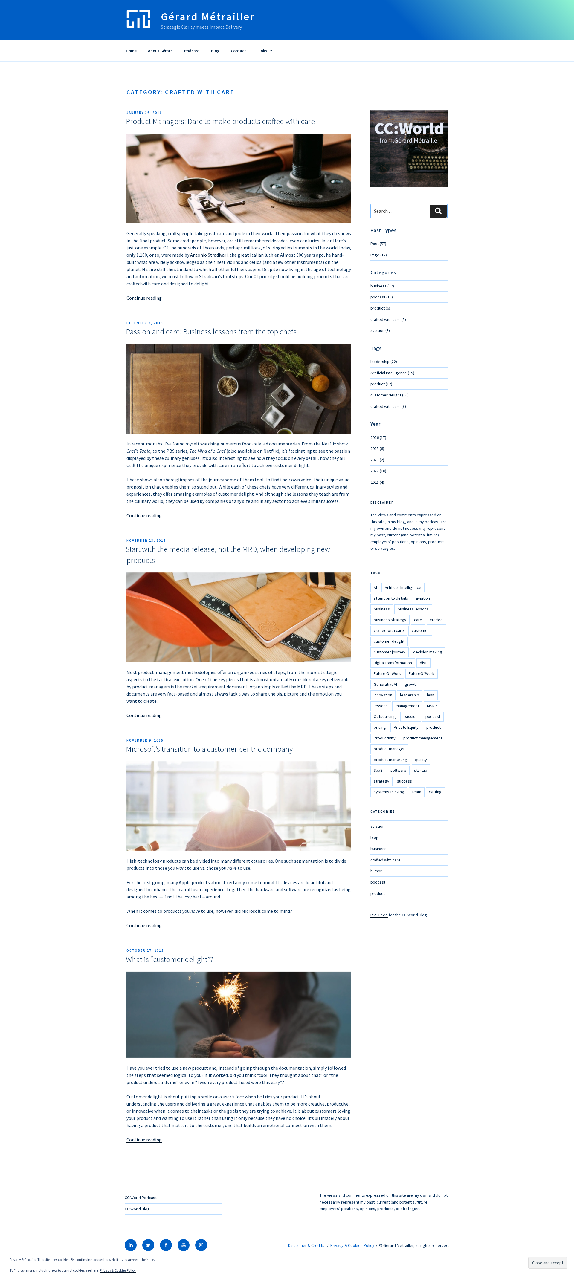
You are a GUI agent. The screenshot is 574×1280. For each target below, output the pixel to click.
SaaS (378, 770)
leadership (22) (383, 361)
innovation (383, 695)
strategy (381, 781)
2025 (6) (377, 448)
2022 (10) (378, 471)
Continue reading (144, 298)
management (407, 705)
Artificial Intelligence (403, 587)
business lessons (413, 609)
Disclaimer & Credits (306, 1245)
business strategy (390, 619)
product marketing (390, 759)
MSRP (432, 705)
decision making (427, 652)
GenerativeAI (385, 684)
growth (411, 684)
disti (424, 662)
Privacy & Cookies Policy (352, 1245)
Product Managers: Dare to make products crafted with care (220, 121)
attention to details (391, 598)
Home (131, 50)
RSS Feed (379, 915)
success (404, 781)
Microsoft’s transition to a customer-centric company (209, 749)
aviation (423, 598)
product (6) (380, 308)
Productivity (385, 738)
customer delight (389, 641)
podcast (432, 716)
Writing (435, 791)
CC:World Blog (137, 1209)
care (418, 619)
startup (420, 770)
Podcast (192, 50)
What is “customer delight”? (169, 959)
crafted (436, 619)
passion (411, 716)
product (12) (381, 384)
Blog (215, 50)
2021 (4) (377, 482)
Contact (238, 50)
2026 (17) (378, 437)
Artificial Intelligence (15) (392, 373)
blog (374, 837)
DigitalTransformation (393, 662)
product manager (389, 748)
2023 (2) (377, 460)
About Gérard (160, 50)
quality (421, 759)
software (398, 770)
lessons (381, 705)
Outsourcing (385, 716)
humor (376, 871)
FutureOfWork (421, 673)
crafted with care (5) (388, 319)
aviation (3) (380, 330)
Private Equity (406, 727)
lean (430, 695)
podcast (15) (381, 297)
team (416, 791)
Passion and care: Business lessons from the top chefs (211, 331)
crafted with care (389, 630)
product (433, 727)
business (382, 609)
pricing (380, 727)
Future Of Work (387, 673)
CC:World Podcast (141, 1197)
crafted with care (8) (388, 406)
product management (422, 738)
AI (375, 587)
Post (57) (378, 243)
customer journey (389, 652)
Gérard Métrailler (208, 16)
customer (420, 630)
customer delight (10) (389, 395)
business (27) (382, 286)
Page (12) (378, 255)
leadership (409, 695)
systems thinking (389, 791)
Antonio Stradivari (209, 255)
